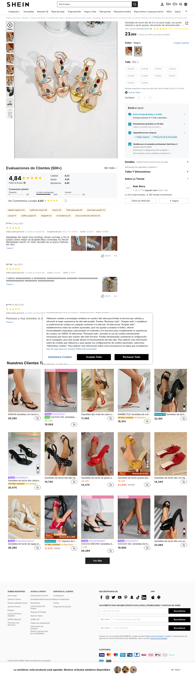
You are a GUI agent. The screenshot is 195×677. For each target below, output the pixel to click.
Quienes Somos (14, 599)
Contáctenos (58, 596)
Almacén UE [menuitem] (42, 11)
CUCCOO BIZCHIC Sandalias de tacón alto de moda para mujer (97, 544)
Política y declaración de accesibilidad (39, 632)
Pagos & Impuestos (61, 599)
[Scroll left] (182, 11)
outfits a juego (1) (28, 215)
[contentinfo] (144, 655)
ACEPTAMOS (105, 650)
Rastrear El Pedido (38, 612)
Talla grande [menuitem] (105, 11)
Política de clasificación (40, 623)
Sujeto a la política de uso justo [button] (146, 127)
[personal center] (162, 4)
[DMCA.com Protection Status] (108, 661)
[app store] (153, 599)
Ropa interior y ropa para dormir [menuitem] (148, 11)
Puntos (56, 603)
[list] (123, 597)
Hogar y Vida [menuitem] (90, 11)
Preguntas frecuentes (62, 607)
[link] (168, 4)
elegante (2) (46, 215)
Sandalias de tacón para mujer (78, 18)
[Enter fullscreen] (114, 156)
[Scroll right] (186, 11)
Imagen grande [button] (181, 43)
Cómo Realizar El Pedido (37, 607)
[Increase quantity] (150, 97)
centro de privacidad (158, 638)
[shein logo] (18, 4)
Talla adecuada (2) (74, 210)
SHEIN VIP (34, 619)
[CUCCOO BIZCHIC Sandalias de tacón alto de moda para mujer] (97, 517)
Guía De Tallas (36, 616)
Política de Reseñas (16, 183)
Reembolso (35, 603)
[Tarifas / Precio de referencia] (137, 35)
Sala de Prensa (14, 607)
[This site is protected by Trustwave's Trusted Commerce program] (101, 661)
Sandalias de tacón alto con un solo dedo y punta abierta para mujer (170, 541)
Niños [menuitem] (169, 11)
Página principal (13, 18)
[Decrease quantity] (139, 97)
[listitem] (24, 398)
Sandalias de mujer (55, 18)
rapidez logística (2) (16, 210)
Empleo (11, 610)
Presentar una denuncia (13, 624)
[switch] (64, 200)
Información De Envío (39, 596)
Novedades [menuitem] (29, 11)
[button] (180, 4)
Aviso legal (12, 596)
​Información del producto (36, 627)
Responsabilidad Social (17, 603)
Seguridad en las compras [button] (144, 133)
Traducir (9, 248)
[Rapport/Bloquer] (115, 256)
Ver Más (97, 560)
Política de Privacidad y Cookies (158, 636)
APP (153, 592)
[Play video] (66, 90)
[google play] (159, 599)
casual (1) (12, 215)
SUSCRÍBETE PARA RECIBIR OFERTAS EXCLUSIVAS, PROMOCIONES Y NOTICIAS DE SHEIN (139, 605)
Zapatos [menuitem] (178, 11)
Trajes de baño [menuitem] (74, 11)
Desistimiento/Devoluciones (42, 599)
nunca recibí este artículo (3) (88, 215)
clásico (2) (56, 210)
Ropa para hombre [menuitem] (122, 11)
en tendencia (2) (63, 215)
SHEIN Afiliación (14, 619)
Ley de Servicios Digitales (14, 615)
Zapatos (25, 18)
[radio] (129, 51)
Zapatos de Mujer (37, 18)
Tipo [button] (134, 62)
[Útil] (103, 256)
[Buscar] (135, 4)
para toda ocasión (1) (96, 210)
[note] (134, 474)
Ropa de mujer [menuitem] (58, 11)
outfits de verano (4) (38, 210)
